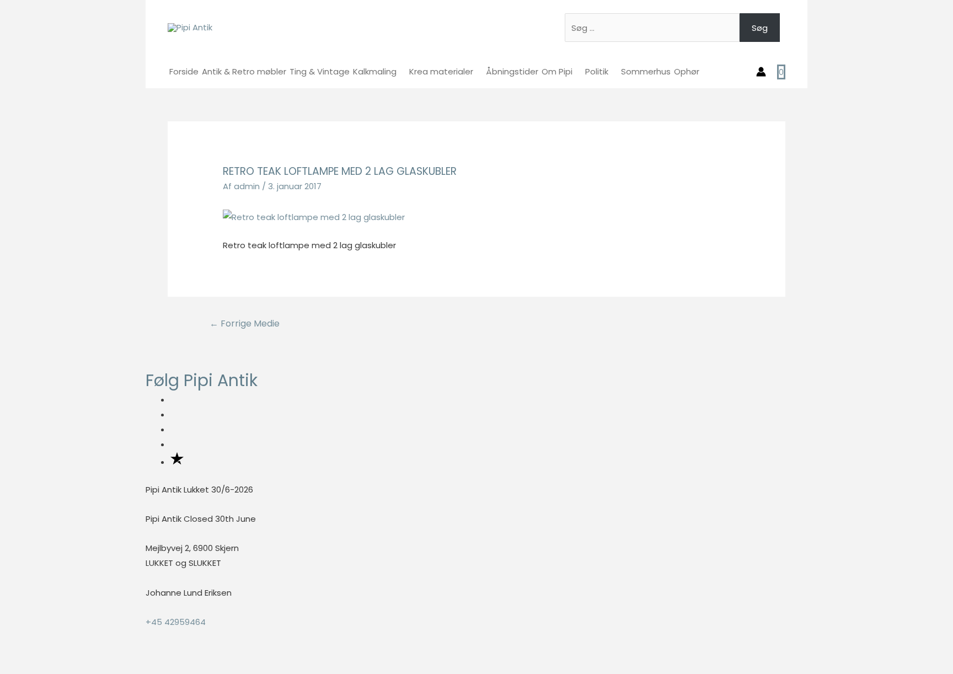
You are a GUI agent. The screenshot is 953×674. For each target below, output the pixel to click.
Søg (760, 28)
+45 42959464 (176, 622)
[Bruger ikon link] (761, 72)
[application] (401, 71)
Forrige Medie (245, 323)
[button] (3, 666)
